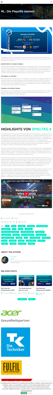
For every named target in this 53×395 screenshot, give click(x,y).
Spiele (13, 50)
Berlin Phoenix (41, 235)
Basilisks (31, 226)
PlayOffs (41, 241)
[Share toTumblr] (25, 222)
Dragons (21, 226)
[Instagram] (11, 258)
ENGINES (31, 243)
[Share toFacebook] (2, 222)
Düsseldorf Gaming (27, 232)
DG (14, 229)
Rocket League (18, 50)
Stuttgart (22, 243)
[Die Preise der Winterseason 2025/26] (44, 280)
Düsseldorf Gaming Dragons (10, 232)
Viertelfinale (30, 241)
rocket (13, 243)
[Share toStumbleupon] (22, 222)
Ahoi (20, 229)
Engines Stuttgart (7, 238)
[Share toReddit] (17, 222)
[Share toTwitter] (5, 222)
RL (25, 238)
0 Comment (16, 218)
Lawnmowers (6, 235)
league (4, 243)
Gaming (19, 238)
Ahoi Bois (28, 229)
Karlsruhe (46, 238)
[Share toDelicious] (19, 222)
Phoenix (16, 235)
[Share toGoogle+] (8, 222)
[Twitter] (13, 258)
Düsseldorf (40, 232)
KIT (7, 226)
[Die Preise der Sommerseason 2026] (9, 280)
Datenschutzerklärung (26, 391)
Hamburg (12, 241)
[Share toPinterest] (14, 222)
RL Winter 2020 (8, 50)
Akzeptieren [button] (23, 393)
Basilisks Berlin (42, 226)
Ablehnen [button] (30, 393)
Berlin (21, 241)
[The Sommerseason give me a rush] (26, 280)
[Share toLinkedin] (11, 222)
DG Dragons (6, 229)
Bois (14, 226)
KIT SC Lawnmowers (28, 235)
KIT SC (4, 241)
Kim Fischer (14, 256)
